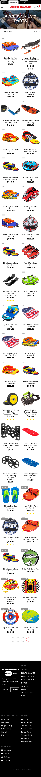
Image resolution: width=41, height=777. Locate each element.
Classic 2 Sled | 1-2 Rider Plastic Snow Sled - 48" (30, 445)
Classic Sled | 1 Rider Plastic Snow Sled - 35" (30, 475)
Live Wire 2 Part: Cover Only (10, 382)
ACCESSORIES (27, 692)
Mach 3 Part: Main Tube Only (30, 292)
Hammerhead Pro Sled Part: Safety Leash (10, 122)
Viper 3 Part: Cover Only (30, 264)
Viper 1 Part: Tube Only (30, 207)
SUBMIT (15, 689)
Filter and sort (8, 31)
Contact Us (5, 722)
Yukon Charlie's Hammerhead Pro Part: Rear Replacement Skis (30, 60)
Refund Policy (6, 729)
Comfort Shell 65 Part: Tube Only (30, 628)
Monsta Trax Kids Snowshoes (10, 507)
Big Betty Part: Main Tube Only (10, 235)
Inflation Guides (26, 722)
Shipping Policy (6, 726)
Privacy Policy (26, 732)
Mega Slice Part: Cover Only (30, 235)
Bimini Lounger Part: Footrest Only (10, 570)
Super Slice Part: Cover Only (31, 93)
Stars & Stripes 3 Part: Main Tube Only (10, 354)
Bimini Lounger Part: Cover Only (30, 382)
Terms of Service (27, 735)
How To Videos (26, 729)
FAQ (2, 735)
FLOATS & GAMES (28, 673)
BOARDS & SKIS (27, 676)
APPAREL (24, 689)
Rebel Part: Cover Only (30, 569)
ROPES (24, 683)
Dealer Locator (26, 741)
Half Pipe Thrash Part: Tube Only (30, 598)
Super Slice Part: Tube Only (10, 538)
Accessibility (25, 738)
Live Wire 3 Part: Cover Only (31, 354)
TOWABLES (25, 670)
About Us (24, 719)
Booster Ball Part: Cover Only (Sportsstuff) (10, 599)
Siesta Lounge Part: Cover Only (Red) (31, 150)
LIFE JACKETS (26, 679)
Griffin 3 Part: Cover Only (30, 178)
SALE (23, 696)
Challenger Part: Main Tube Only (10, 93)
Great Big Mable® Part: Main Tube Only (30, 538)
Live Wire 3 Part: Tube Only (10, 207)
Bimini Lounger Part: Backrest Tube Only (10, 178)
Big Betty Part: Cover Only (10, 326)
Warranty (4, 732)
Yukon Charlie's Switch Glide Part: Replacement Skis (10, 293)
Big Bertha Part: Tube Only (10, 628)
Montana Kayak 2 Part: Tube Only (30, 122)
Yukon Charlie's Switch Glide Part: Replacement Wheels (10, 412)
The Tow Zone (26, 726)
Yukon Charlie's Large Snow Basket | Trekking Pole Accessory (10, 476)
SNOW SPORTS (27, 686)
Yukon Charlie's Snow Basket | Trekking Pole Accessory (10, 445)
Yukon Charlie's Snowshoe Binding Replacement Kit (30, 412)
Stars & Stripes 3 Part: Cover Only (31, 326)
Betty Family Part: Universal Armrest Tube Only (10, 60)
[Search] (34, 7)
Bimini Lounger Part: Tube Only (10, 264)
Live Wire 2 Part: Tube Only (10, 150)
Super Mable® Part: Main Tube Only (30, 507)
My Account (5, 719)
